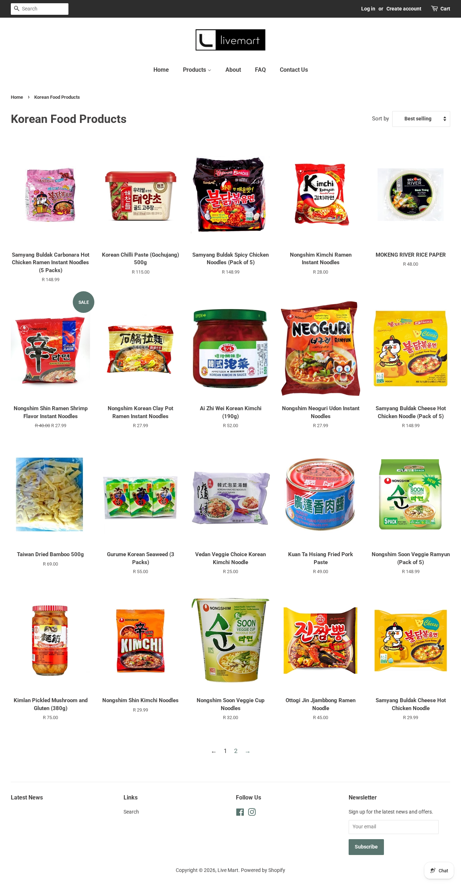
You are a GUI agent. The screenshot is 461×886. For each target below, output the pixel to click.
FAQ (260, 69)
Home (161, 69)
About (233, 69)
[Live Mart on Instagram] (252, 814)
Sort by (380, 118)
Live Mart (228, 870)
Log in (368, 9)
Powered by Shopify (263, 870)
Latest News (27, 797)
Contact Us (294, 69)
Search (131, 812)
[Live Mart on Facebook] (240, 814)
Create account (403, 9)
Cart (445, 9)
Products (195, 69)
